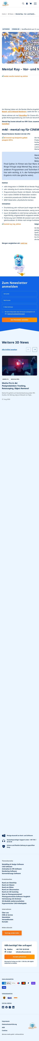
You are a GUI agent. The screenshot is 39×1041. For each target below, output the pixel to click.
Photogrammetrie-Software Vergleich (16, 896)
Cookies (4, 1030)
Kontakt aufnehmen (19, 957)
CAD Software (7, 867)
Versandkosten (7, 919)
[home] (5, 3)
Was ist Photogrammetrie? (12, 894)
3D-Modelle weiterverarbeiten (13, 901)
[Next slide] (34, 349)
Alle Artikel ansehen (9, 349)
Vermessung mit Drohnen (11, 899)
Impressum (6, 1021)
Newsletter (6, 917)
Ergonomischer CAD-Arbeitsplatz (14, 903)
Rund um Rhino (8, 887)
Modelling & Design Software (13, 864)
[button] (31, 3)
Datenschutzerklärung (9, 1024)
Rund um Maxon (8, 885)
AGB (3, 1027)
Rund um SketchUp (9, 883)
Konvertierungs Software (11, 873)
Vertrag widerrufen (12, 933)
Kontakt (5, 922)
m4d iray (24, 243)
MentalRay (23, 115)
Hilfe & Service (7, 915)
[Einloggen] (27, 3)
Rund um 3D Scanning (10, 892)
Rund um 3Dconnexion (10, 889)
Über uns (5, 913)
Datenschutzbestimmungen (16, 314)
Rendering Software (9, 871)
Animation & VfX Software (12, 869)
